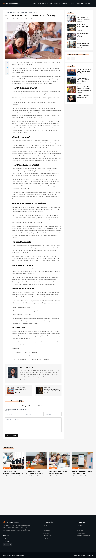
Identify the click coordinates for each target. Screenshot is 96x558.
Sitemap (46, 538)
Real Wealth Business (10, 555)
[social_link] (68, 58)
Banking (64, 3)
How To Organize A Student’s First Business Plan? (29, 356)
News (34, 3)
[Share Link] (7, 62)
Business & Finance (42, 3)
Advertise (46, 533)
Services (87, 3)
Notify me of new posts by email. (15, 411)
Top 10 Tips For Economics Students (25, 352)
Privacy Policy (47, 535)
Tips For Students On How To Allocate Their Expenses (31, 360)
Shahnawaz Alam (11, 18)
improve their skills (26, 336)
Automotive (79, 530)
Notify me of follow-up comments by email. (17, 409)
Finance (78, 528)
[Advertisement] (45, 502)
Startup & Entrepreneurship (75, 3)
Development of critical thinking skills (25, 311)
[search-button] (92, 3)
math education (39, 79)
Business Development (83, 535)
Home (6, 12)
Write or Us (47, 530)
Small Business (80, 533)
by (79, 21)
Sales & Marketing (54, 3)
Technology (12, 12)
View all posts (24, 380)
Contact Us (47, 528)
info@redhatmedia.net (8, 538)
